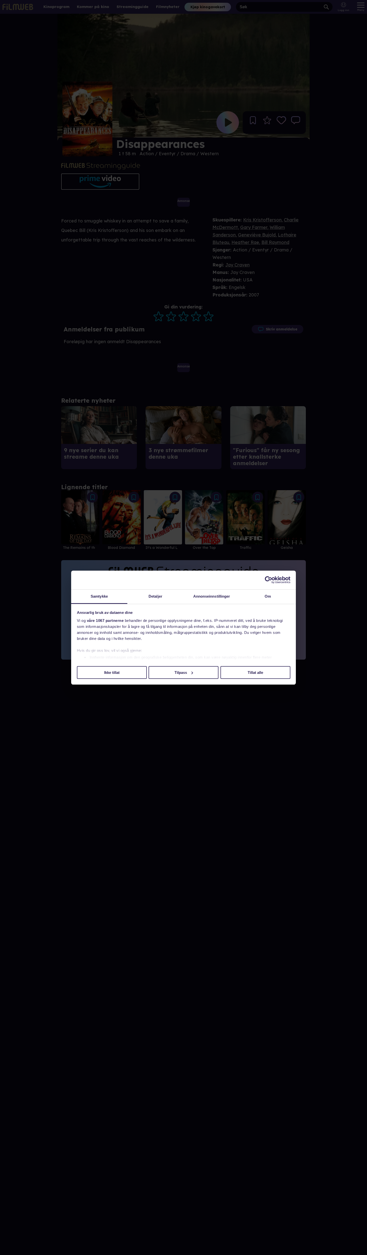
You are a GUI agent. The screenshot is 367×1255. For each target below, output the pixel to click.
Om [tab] (268, 596)
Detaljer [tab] (155, 596)
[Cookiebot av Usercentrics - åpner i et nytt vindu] (268, 580)
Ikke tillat (112, 672)
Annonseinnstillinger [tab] (211, 596)
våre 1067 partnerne (105, 620)
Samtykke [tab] (99, 596)
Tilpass (181, 672)
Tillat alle (255, 672)
